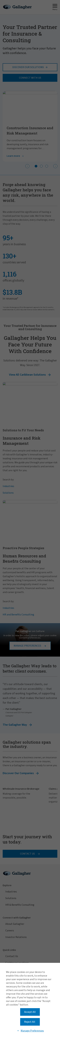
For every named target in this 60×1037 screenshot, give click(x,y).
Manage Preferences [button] (32, 1031)
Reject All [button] (29, 1022)
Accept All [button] (30, 1012)
